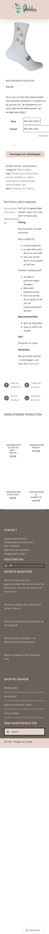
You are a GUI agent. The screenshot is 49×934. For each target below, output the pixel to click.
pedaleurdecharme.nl (15, 538)
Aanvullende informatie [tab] (9, 210)
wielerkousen (13, 181)
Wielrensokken (13, 184)
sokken (30, 177)
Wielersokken (24, 169)
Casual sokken (11, 713)
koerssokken (32, 173)
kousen (9, 177)
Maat (13, 121)
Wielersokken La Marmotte (36, 494)
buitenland (33, 363)
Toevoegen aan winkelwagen (25, 154)
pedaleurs (20, 177)
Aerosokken (10, 696)
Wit (24, 184)
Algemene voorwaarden (16, 549)
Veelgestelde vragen (14, 553)
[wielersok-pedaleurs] (24, 47)
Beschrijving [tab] (9, 201)
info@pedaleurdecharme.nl (18, 542)
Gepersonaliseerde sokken (18, 704)
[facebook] (11, 565)
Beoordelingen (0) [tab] (9, 220)
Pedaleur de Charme (23, 188)
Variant (13, 129)
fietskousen (18, 173)
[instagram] (5, 565)
